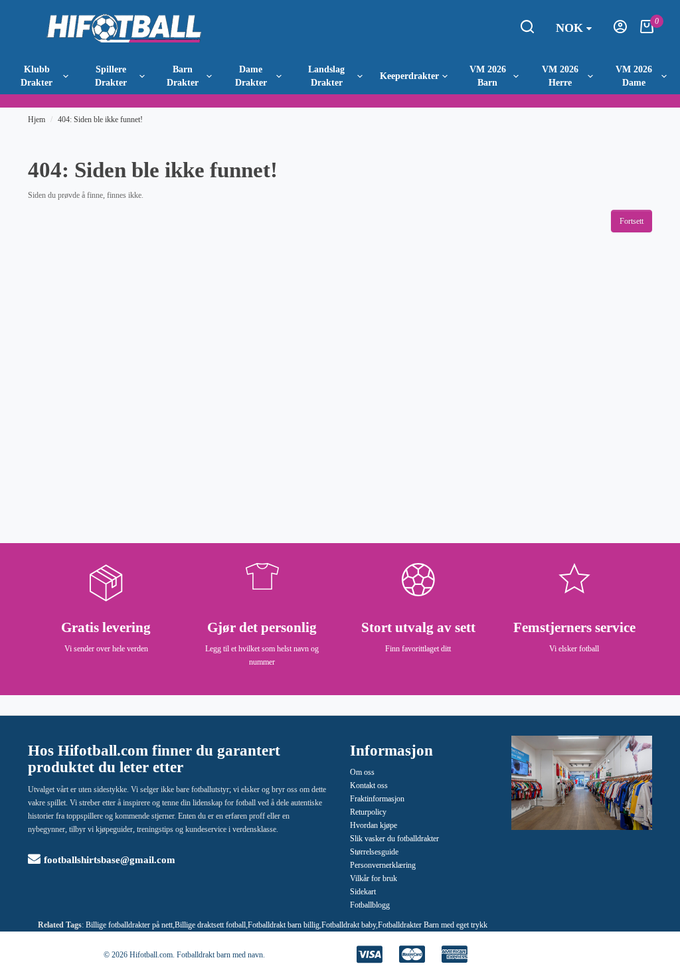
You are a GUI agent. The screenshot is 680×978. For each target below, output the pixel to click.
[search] (527, 30)
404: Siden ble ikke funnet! (100, 119)
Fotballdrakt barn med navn (220, 954)
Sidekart (363, 891)
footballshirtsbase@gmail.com (109, 860)
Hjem (36, 119)
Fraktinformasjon (377, 798)
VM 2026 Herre (560, 76)
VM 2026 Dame (634, 76)
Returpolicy (368, 812)
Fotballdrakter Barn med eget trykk (432, 925)
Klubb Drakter (36, 76)
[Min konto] (620, 30)
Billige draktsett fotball (210, 925)
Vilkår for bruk (373, 878)
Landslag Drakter (326, 76)
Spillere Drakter (111, 76)
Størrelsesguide (374, 851)
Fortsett (631, 221)
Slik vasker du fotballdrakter (394, 838)
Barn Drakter (183, 76)
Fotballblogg (370, 905)
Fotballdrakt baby (348, 925)
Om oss (362, 772)
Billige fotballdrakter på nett (129, 925)
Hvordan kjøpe (373, 825)
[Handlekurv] (646, 30)
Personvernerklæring (383, 865)
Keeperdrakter (409, 75)
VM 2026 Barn (487, 76)
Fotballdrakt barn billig (283, 925)
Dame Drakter (251, 76)
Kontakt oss (369, 785)
